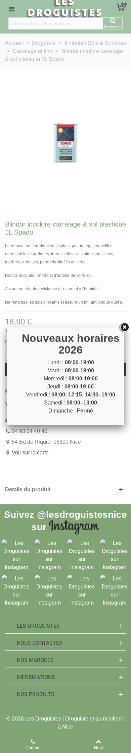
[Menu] (11, 8)
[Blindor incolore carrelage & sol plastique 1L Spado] (65, 142)
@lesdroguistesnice (82, 514)
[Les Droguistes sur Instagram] (16, 555)
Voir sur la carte (30, 452)
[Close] (124, 327)
